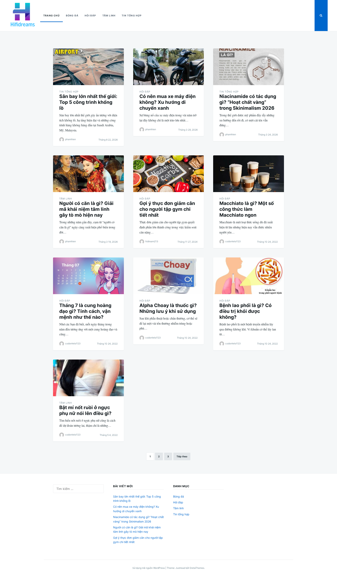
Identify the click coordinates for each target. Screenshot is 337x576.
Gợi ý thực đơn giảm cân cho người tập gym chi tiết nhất (167, 209)
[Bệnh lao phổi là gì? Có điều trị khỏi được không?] (248, 275)
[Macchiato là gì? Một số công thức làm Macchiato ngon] (248, 173)
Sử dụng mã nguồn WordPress (148, 567)
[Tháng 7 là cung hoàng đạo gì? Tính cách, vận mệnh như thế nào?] (88, 275)
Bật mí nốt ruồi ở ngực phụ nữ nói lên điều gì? (85, 410)
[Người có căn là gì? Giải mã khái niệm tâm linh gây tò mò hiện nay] (88, 173)
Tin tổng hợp (132, 15)
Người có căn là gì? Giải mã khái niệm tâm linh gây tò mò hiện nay (86, 209)
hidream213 (151, 241)
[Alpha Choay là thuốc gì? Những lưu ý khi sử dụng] (168, 275)
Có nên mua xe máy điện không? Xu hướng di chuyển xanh (167, 102)
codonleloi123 (233, 241)
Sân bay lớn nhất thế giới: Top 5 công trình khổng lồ (88, 102)
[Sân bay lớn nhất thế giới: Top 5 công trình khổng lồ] (88, 66)
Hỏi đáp (90, 15)
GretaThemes (197, 567)
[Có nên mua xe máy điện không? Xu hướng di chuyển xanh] (168, 66)
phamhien (70, 139)
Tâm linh (109, 15)
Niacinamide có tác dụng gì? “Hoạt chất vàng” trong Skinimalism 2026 (247, 102)
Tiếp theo (181, 456)
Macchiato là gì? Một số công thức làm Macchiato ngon (246, 209)
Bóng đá (72, 15)
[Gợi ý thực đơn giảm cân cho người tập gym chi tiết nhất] (168, 173)
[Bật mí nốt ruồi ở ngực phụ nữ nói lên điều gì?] (88, 378)
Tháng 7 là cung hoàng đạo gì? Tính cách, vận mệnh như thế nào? (85, 311)
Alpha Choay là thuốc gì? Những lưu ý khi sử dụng (168, 308)
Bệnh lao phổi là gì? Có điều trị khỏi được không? (245, 311)
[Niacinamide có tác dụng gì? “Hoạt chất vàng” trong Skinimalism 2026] (248, 66)
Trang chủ (51, 15)
